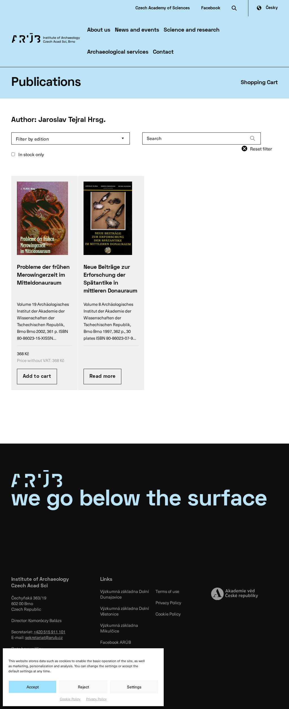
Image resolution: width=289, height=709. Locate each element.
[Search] (252, 138)
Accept (33, 687)
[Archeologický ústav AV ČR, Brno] (45, 38)
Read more (102, 376)
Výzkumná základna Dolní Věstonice (124, 611)
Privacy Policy (96, 698)
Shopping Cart (259, 82)
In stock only (30, 154)
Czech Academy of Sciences (162, 8)
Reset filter (261, 148)
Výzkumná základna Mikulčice (119, 628)
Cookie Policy (70, 698)
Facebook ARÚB (115, 642)
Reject (83, 687)
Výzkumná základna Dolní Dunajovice (124, 594)
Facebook (210, 8)
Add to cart (37, 376)
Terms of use (167, 591)
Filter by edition (32, 138)
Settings (134, 687)
